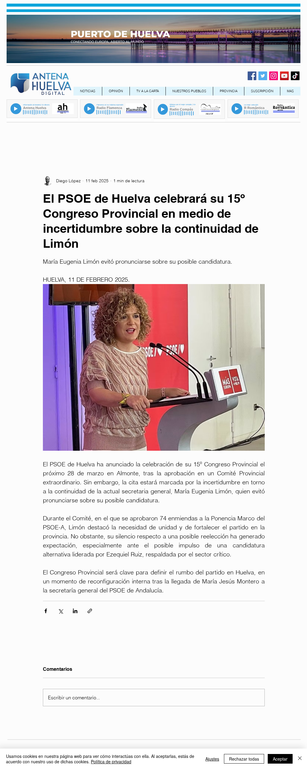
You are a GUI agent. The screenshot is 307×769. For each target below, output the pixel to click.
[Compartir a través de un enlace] (90, 611)
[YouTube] (284, 75)
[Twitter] (262, 75)
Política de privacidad (111, 761)
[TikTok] (295, 75)
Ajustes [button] (212, 759)
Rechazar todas (244, 759)
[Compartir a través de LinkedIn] (75, 611)
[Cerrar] (299, 758)
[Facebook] (252, 75)
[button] (228, 91)
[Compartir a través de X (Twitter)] (60, 611)
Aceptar (280, 759)
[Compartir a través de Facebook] (46, 611)
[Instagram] (273, 75)
